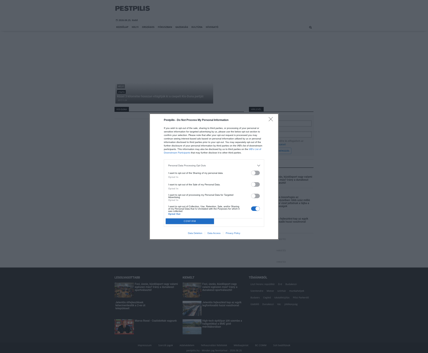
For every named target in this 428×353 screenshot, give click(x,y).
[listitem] (214, 165)
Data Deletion (195, 233)
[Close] (272, 120)
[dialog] (214, 176)
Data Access (214, 233)
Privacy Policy (233, 233)
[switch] (255, 173)
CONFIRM (190, 221)
